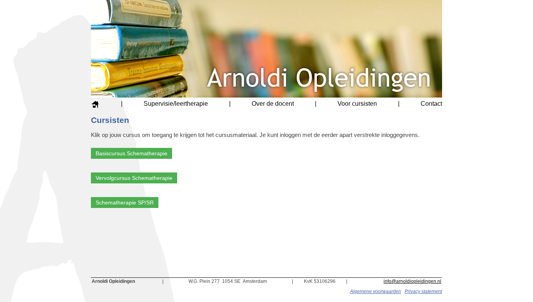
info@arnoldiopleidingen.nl (412, 281)
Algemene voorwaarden (375, 291)
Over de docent (273, 103)
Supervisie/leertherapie (176, 103)
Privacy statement (423, 291)
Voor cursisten (357, 103)
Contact (431, 103)
